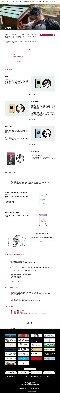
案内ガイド (49, 372)
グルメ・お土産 (27, 1)
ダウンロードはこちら (30, 94)
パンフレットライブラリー (37, 372)
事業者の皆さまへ (30, 369)
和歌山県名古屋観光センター (35, 388)
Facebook (28, 323)
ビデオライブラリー (24, 372)
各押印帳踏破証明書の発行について (18, 56)
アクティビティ (33, 1)
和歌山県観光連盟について (11, 376)
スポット (22, 1)
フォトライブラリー (11, 372)
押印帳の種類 (15, 51)
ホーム (6, 328)
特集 (8, 328)
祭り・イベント (39, 1)
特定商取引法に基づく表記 (37, 376)
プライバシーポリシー (23, 376)
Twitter (32, 323)
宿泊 (43, 1)
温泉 (41, 2)
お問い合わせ (49, 376)
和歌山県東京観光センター (23, 388)
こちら (36, 155)
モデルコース (17, 1)
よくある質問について (16, 59)
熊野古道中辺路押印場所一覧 (17, 292)
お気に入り (51, 1)
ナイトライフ (51, 2)
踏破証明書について (16, 54)
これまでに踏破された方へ (17, 61)
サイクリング (45, 2)
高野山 (32, 2)
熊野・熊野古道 (37, 2)
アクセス (47, 1)
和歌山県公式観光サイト (4, 2)
